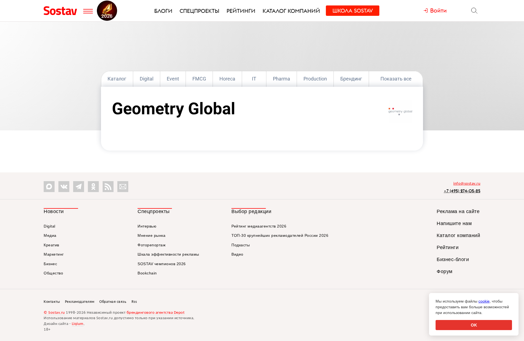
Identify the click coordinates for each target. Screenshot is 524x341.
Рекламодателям (79, 302)
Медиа (50, 235)
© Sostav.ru (54, 313)
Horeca (227, 79)
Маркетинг (54, 254)
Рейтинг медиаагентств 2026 (258, 226)
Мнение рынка (151, 235)
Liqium (78, 324)
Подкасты (240, 245)
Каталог (117, 79)
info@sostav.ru (466, 184)
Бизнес (50, 264)
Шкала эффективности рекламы (168, 254)
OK (474, 325)
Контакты (52, 302)
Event (173, 79)
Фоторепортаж (151, 245)
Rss (134, 302)
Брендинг (351, 79)
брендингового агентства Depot (156, 313)
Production (315, 79)
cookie (484, 301)
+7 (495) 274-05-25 (462, 190)
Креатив (51, 245)
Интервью (147, 226)
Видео (237, 254)
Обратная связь (112, 302)
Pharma (281, 79)
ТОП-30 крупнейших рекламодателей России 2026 (279, 235)
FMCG (199, 79)
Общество (53, 273)
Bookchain (147, 273)
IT (254, 79)
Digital (146, 79)
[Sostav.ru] (62, 11)
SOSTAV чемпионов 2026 (162, 264)
